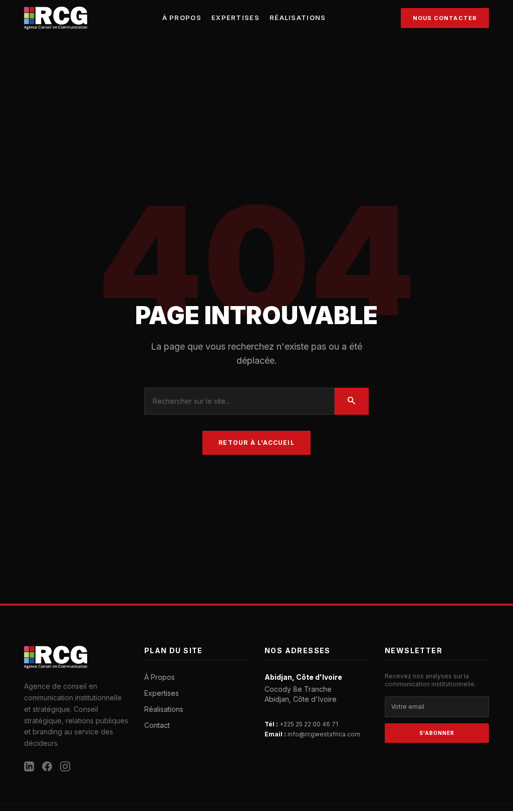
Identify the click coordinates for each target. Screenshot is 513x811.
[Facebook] (47, 766)
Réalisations (298, 18)
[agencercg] (55, 18)
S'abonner (436, 733)
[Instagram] (65, 766)
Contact (157, 725)
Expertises (235, 18)
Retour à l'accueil (256, 442)
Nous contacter (445, 18)
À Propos (181, 18)
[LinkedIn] (29, 766)
